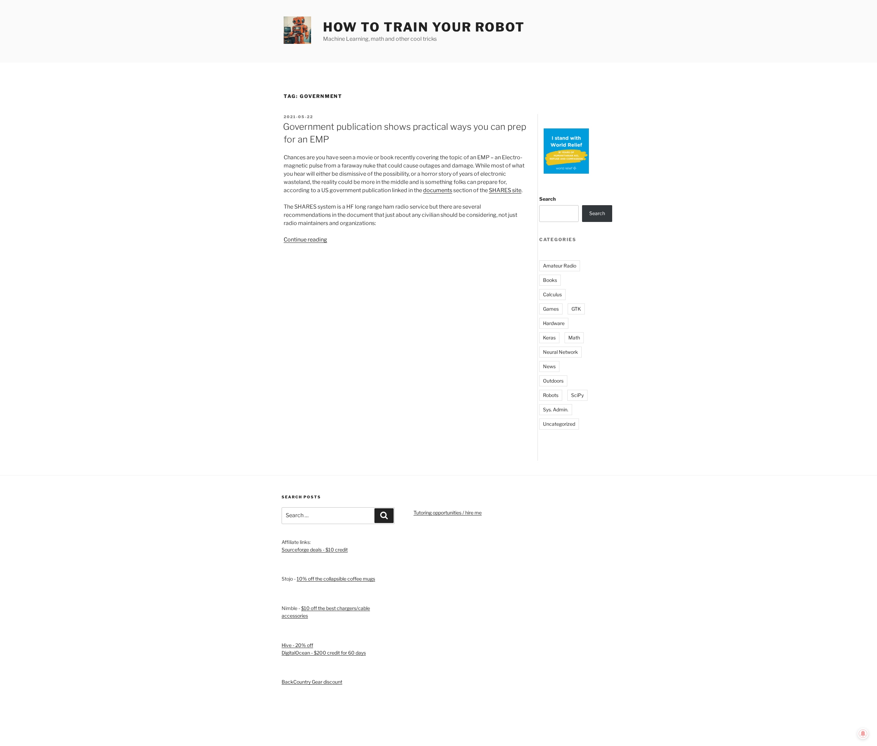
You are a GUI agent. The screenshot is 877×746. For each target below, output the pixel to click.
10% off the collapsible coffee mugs (336, 579)
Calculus (552, 294)
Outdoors (553, 381)
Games (551, 309)
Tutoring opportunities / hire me (447, 512)
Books (550, 280)
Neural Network (560, 352)
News (549, 366)
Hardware (554, 323)
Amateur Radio (559, 266)
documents (437, 190)
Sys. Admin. (555, 409)
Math (574, 337)
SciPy (577, 395)
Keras (549, 337)
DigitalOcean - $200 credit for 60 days (324, 653)
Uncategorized (559, 424)
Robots (550, 395)
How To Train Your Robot (424, 27)
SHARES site (505, 190)
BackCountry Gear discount (312, 682)
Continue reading (305, 239)
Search (547, 199)
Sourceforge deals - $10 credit (315, 549)
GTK (576, 309)
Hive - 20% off (297, 645)
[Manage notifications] (862, 733)
